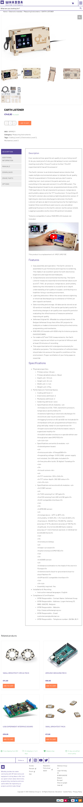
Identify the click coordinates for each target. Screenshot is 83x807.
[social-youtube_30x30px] (40, 760)
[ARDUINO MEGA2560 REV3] (63, 655)
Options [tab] (5, 184)
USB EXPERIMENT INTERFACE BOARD (18, 727)
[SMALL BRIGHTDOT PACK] (63, 708)
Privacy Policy (77, 792)
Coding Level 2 (15, 137)
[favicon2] (3, 766)
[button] (79, 17)
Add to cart (25, 123)
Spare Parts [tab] (7, 178)
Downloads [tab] (7, 172)
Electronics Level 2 (29, 137)
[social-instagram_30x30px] (35, 759)
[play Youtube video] (54, 237)
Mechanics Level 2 (11, 140)
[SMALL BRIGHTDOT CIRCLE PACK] (20, 655)
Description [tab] (7, 152)
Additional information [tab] (7, 159)
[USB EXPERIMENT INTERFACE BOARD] (20, 708)
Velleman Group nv (35, 792)
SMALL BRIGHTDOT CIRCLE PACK (16, 673)
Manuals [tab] (6, 166)
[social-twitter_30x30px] (46, 759)
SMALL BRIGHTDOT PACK (55, 727)
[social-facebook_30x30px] (30, 759)
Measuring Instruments (22, 134)
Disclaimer (58, 792)
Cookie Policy (67, 792)
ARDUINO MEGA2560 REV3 (55, 673)
